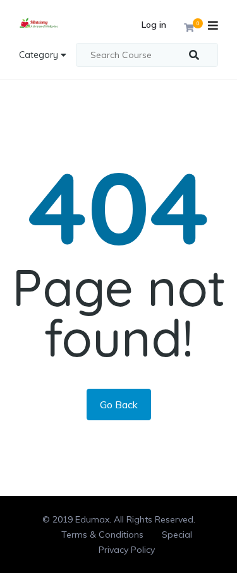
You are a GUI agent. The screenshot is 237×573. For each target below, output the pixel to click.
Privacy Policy (127, 549)
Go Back (119, 404)
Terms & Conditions (102, 534)
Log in (154, 24)
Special (177, 534)
